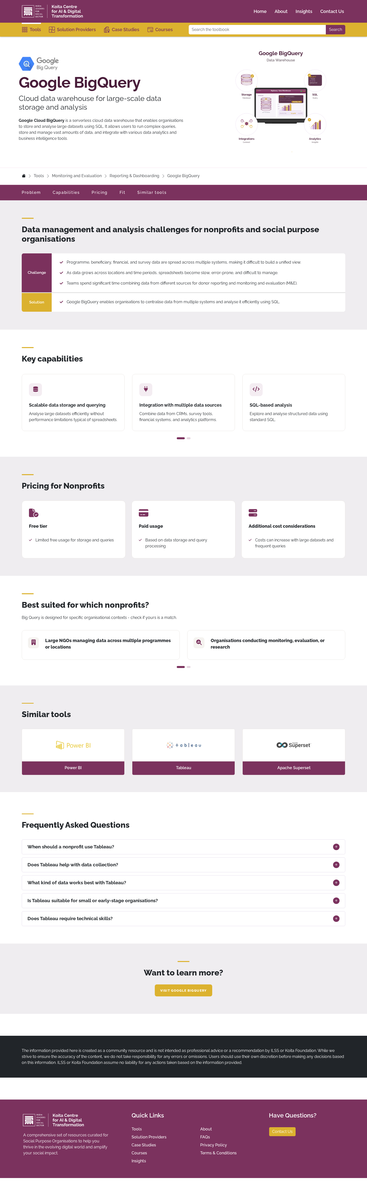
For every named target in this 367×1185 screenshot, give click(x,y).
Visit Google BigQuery (183, 990)
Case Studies (125, 29)
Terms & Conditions (218, 1153)
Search (335, 29)
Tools (35, 29)
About (281, 11)
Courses (164, 29)
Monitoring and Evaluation (77, 175)
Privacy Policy (213, 1145)
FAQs (205, 1137)
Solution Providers (76, 29)
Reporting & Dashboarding (134, 175)
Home (260, 11)
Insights (304, 11)
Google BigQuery (183, 175)
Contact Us (332, 11)
